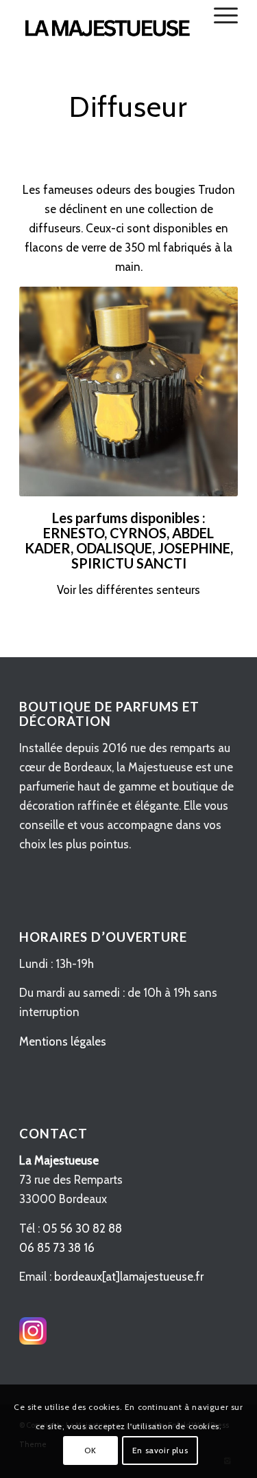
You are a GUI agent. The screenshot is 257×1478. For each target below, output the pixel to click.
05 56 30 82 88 (82, 1228)
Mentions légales (62, 1041)
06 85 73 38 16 (57, 1248)
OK (90, 1450)
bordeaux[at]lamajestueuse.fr (129, 1276)
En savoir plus (160, 1450)
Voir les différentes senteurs (128, 590)
